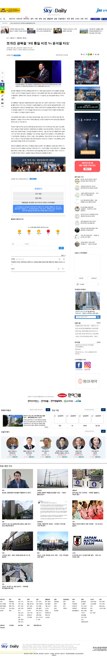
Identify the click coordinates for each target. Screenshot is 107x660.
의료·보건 (20, 615)
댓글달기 (13, 268)
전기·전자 (38, 601)
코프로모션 (94, 278)
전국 (28, 625)
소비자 (29, 610)
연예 (103, 606)
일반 (64, 601)
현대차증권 (29, 453)
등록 (61, 247)
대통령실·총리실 (21, 38)
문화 (72, 19)
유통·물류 (38, 608)
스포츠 (77, 19)
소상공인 (47, 617)
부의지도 (26, 19)
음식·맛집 (84, 617)
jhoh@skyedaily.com (23, 178)
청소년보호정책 (79, 653)
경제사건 (29, 615)
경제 (40, 19)
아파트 (65, 608)
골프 (91, 610)
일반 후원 (38, 198)
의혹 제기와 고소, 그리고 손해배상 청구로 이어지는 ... (86, 353)
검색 (48, 409)
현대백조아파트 (78, 455)
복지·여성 (20, 606)
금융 (55, 19)
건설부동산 (62, 19)
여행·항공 (38, 615)
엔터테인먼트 (84, 622)
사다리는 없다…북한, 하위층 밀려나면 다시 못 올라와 (16, 556)
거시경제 (29, 617)
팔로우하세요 (87, 369)
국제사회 (74, 606)
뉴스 (8, 38)
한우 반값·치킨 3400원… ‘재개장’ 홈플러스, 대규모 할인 (86, 493)
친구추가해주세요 (79, 369)
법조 (19, 617)
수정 (59, 259)
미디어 (83, 613)
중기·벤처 (47, 601)
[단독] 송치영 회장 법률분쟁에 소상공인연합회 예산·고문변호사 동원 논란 (87, 328)
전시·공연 (84, 606)
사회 (36, 19)
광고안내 (46, 653)
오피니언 (19, 19)
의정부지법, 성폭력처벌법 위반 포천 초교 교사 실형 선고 (87, 331)
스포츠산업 (93, 601)
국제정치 (74, 608)
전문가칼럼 (3, 606)
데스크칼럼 (3, 604)
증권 (55, 606)
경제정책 (29, 608)
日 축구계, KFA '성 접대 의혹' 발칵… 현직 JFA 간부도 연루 (86, 556)
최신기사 (12, 19)
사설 (1, 601)
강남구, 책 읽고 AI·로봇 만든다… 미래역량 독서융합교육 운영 (15, 587)
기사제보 (81, 284)
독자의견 (57, 653)
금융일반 (56, 601)
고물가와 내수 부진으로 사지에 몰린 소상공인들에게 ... (84, 345)
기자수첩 (2, 608)
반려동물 (83, 615)
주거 (19, 610)
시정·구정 (29, 613)
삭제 (64, 259)
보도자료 (20, 625)
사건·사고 (20, 601)
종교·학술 (84, 610)
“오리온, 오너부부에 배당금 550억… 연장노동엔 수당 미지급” (87, 336)
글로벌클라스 (75, 610)
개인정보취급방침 (70, 653)
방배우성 (95, 455)
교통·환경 (20, 619)
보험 (55, 608)
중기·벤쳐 (29, 606)
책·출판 (83, 604)
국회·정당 (11, 604)
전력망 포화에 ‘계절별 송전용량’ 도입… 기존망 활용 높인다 (51, 493)
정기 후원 (38, 194)
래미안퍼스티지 (62, 455)
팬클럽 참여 (14, 456)
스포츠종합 (93, 604)
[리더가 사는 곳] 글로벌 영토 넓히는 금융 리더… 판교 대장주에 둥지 (17, 524)
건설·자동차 (39, 604)
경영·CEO (29, 601)
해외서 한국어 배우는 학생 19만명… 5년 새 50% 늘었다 (87, 524)
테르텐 (95, 453)
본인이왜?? (78, 349)
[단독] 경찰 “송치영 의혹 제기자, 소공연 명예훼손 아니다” (87, 333)
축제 (85, 608)
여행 (82, 608)
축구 (91, 608)
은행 (55, 604)
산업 (44, 19)
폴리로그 (12, 38)
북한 (10, 610)
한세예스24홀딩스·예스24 (62, 453)
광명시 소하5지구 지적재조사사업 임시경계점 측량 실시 (23, 23)
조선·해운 (38, 606)
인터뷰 (2, 610)
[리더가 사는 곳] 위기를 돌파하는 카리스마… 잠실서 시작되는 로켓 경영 (86, 312)
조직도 (31, 653)
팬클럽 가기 (87, 169)
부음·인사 (20, 622)
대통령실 (11, 601)
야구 (91, 606)
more (98, 323)
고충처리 (54, 655)
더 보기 (46, 427)
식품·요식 (38, 613)
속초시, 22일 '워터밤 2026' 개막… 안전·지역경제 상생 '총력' (52, 556)
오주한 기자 (13, 55)
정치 (32, 19)
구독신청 (81, 278)
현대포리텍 (12, 453)
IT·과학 (38, 619)
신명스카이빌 (12, 455)
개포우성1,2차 (45, 455)
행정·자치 (11, 606)
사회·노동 (20, 604)
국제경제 (74, 604)
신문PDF (2, 625)
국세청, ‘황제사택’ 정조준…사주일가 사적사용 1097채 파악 (51, 524)
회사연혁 (36, 653)
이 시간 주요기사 (5, 27)
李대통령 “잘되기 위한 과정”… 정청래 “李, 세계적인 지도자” (87, 326)
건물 (64, 604)
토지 (64, 606)
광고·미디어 (39, 617)
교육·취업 (20, 608)
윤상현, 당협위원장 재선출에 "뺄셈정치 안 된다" (16, 492)
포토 (82, 19)
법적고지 (62, 653)
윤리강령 (41, 653)
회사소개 (26, 653)
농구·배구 (93, 613)
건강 (82, 619)
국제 (68, 19)
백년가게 (47, 615)
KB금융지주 (78, 453)
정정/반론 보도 (38, 625)
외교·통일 (11, 608)
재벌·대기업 (30, 604)
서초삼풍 (29, 455)
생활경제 (50, 19)
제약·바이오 (39, 610)
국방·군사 (20, 613)
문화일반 (83, 601)
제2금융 (56, 610)
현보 (45, 453)
